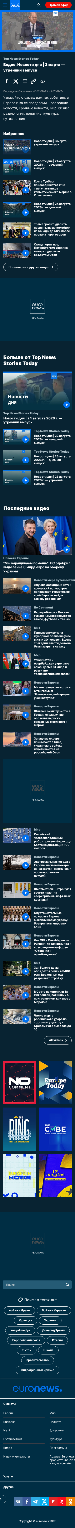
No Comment (43, 607)
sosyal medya (20, 1330)
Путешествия (12, 1439)
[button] (30, 267)
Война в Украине (54, 1310)
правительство (37, 1360)
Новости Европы (16, 558)
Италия (57, 1340)
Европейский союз (26, 1340)
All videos (56, 1040)
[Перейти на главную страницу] (15, 5)
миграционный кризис (37, 1370)
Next (6, 1430)
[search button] (67, 1284)
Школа (48, 1350)
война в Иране (19, 1310)
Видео (7, 1447)
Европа (8, 1413)
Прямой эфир (58, 5)
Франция (25, 1320)
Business (9, 1421)
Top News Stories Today (21, 413)
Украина (50, 1320)
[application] (37, 31)
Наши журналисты (16, 1456)
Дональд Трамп (53, 1330)
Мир (37, 627)
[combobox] (37, 1284)
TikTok (26, 1350)
